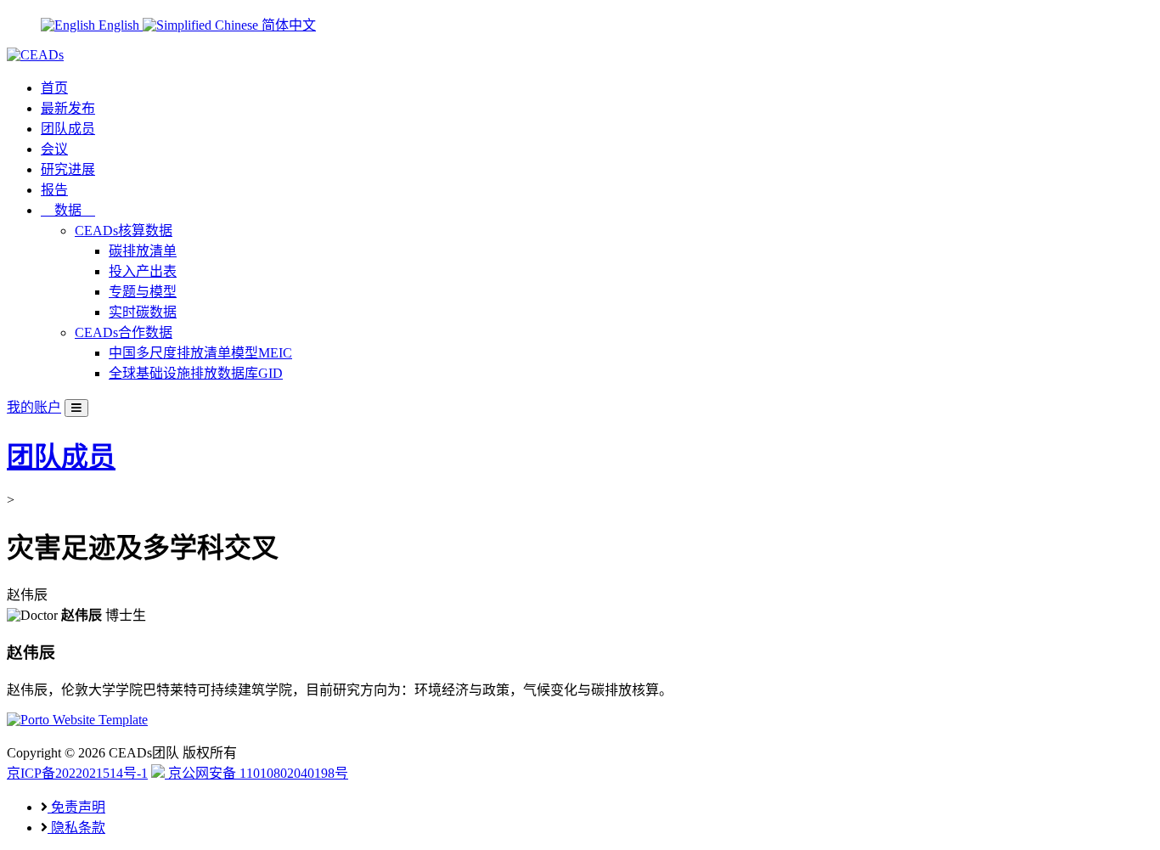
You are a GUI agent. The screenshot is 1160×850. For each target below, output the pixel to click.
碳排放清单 (143, 251)
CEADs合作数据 (123, 332)
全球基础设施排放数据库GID (196, 373)
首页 (54, 88)
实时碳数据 (143, 312)
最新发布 (68, 108)
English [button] (119, 25)
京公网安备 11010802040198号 (256, 773)
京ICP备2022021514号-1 (77, 773)
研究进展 (68, 169)
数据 (68, 210)
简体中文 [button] (287, 25)
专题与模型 (143, 291)
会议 (54, 149)
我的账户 (34, 407)
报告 (54, 190)
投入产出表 (143, 271)
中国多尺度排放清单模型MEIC (200, 353)
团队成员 (68, 128)
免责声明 (76, 807)
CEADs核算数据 (123, 230)
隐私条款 (76, 827)
